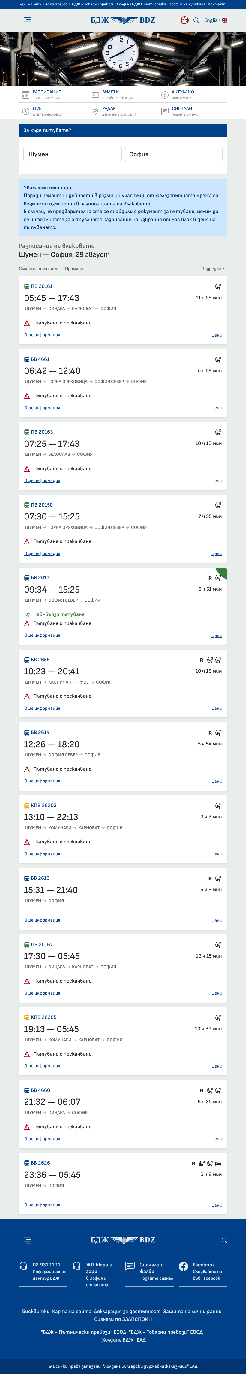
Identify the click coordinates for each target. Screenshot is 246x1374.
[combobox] (72, 154)
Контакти (217, 4)
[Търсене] (196, 20)
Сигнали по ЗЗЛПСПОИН (123, 1319)
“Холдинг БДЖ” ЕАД (123, 1340)
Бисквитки (36, 1311)
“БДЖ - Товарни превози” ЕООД (166, 1332)
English (213, 20)
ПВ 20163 (42, 432)
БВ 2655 (40, 660)
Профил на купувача (187, 4)
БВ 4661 (40, 359)
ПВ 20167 (42, 944)
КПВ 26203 (44, 805)
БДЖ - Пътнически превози (44, 4)
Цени (217, 335)
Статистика (153, 4)
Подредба (211, 269)
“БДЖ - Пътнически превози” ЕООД (83, 1332)
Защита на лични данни (192, 1311)
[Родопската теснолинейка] (185, 20)
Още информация (42, 335)
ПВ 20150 (42, 505)
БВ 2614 (40, 732)
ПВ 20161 (41, 286)
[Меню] (27, 20)
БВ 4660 (40, 1090)
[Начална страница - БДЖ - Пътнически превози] (123, 1240)
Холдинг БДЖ (128, 4)
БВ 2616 (40, 878)
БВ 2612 (40, 577)
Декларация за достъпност (127, 1311)
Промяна (74, 269)
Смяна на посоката (39, 269)
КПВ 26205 (43, 1017)
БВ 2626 (40, 1163)
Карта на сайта (72, 1311)
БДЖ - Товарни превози (93, 4)
